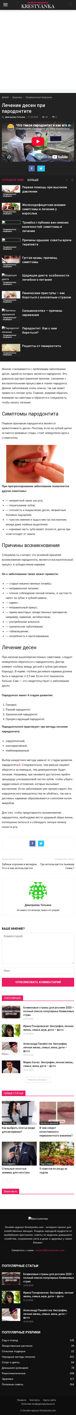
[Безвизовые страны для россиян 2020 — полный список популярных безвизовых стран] (11, 1012)
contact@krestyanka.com (50, 1250)
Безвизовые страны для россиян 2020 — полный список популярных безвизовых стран (48, 1011)
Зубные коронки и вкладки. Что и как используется (19, 866)
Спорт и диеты (11, 1362)
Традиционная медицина (39, 97)
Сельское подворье (13, 1351)
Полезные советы (12, 1384)
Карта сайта (49, 1400)
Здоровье (17, 97)
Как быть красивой (49, 1123)
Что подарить (9, 1164)
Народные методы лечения (18, 1356)
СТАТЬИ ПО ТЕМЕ (13, 180)
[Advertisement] (38, 49)
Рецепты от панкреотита (41, 346)
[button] (71, 5)
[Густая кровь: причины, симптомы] (11, 262)
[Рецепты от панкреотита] (11, 350)
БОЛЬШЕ (33, 180)
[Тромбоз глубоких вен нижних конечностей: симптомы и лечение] (11, 226)
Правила (21, 1400)
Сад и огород (47, 1164)
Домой (5, 97)
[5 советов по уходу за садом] (56, 1154)
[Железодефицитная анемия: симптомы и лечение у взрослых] (11, 209)
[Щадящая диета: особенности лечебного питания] (11, 279)
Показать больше (36, 1079)
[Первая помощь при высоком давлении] (11, 191)
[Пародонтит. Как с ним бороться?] (11, 332)
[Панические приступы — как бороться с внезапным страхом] (11, 297)
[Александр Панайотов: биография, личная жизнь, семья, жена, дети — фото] (11, 1048)
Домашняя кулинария (15, 1367)
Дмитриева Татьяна (15, 117)
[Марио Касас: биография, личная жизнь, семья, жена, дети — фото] (11, 1066)
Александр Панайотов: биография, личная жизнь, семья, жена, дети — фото (45, 1047)
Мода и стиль (9, 1123)
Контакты (35, 1400)
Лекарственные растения (17, 1345)
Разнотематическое (14, 1373)
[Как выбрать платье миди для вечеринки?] (19, 1113)
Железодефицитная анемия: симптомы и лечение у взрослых (44, 209)
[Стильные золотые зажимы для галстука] (19, 1154)
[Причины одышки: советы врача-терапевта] (11, 244)
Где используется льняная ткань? (57, 866)
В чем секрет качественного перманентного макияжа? (56, 1131)
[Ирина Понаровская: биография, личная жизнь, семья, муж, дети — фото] (11, 1030)
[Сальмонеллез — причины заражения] (11, 315)
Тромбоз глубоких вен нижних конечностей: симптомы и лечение (45, 227)
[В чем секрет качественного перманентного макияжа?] (56, 1113)
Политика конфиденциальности (38, 1404)
